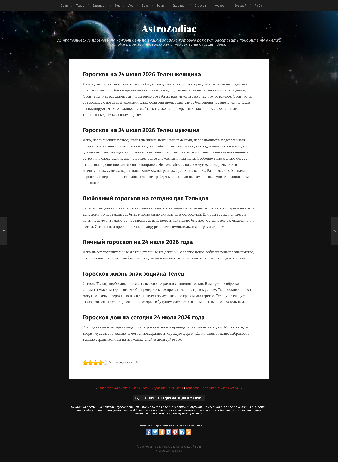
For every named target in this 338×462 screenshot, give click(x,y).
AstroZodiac (169, 28)
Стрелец (200, 5)
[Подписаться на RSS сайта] (188, 432)
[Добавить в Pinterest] (175, 432)
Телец (80, 5)
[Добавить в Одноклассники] (162, 432)
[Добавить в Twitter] (155, 432)
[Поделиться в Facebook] (148, 432)
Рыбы (259, 5)
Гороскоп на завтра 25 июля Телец (212, 388)
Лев (130, 5)
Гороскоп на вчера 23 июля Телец (124, 388)
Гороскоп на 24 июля (167, 388)
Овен (64, 5)
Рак (117, 5)
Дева (145, 5)
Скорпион (179, 5)
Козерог (220, 5)
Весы (160, 5)
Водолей (240, 5)
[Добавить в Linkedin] (182, 432)
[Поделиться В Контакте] (168, 432)
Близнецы (100, 5)
